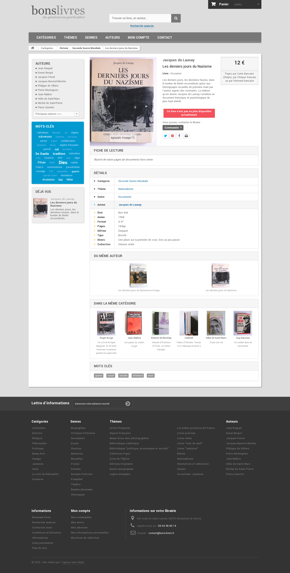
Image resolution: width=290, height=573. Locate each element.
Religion (37, 438)
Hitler (69, 180)
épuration (67, 149)
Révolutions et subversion (193, 464)
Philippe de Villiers (48, 86)
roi (57, 149)
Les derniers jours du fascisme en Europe (139, 290)
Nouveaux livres (41, 517)
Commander (172, 128)
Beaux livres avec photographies (129, 438)
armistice (72, 137)
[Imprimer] (186, 136)
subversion (45, 137)
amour (43, 141)
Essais (75, 443)
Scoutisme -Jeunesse (190, 474)
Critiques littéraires (83, 433)
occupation (62, 171)
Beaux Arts (38, 454)
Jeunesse (37, 464)
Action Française (120, 428)
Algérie (75, 132)
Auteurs (112, 37)
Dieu (63, 162)
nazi (68, 158)
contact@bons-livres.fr (161, 533)
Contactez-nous (42, 527)
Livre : (166, 73)
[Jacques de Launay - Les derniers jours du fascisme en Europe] (139, 275)
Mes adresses (79, 527)
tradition (59, 154)
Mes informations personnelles (90, 533)
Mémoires (77, 454)
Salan (52, 162)
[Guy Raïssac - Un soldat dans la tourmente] (242, 323)
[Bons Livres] (67, 12)
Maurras (56, 132)
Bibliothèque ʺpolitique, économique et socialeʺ (139, 448)
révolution (48, 180)
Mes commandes (81, 517)
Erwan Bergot (45, 73)
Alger (77, 158)
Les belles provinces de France (196, 428)
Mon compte (138, 37)
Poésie (75, 464)
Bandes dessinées (82, 489)
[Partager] (179, 136)
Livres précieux (186, 433)
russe (111, 375)
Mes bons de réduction (85, 538)
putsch (47, 149)
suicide (123, 375)
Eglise (54, 141)
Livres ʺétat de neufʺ (190, 443)
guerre (75, 171)
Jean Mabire (45, 94)
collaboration (68, 141)
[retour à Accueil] (32, 48)
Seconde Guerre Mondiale (133, 181)
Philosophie (39, 443)
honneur (49, 158)
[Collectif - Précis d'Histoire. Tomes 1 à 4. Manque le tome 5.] (189, 323)
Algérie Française (69, 145)
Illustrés (76, 448)
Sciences (37, 479)
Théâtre (75, 484)
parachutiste (73, 167)
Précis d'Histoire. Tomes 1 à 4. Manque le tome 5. (189, 344)
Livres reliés (184, 438)
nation (74, 162)
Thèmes (70, 37)
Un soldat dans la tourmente (243, 344)
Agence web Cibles (73, 562)
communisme (54, 167)
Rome (53, 145)
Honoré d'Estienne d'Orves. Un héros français (161, 346)
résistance (66, 175)
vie (66, 132)
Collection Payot (120, 454)
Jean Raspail (45, 68)
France (39, 167)
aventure (60, 137)
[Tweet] (166, 136)
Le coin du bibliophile (45, 474)
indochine (74, 153)
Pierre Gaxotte (46, 107)
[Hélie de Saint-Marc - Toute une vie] (216, 323)
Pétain (41, 162)
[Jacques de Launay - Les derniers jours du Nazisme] (41, 208)
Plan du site (39, 548)
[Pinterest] (172, 136)
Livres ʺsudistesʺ (187, 448)
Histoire (37, 433)
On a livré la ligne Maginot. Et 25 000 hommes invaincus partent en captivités (106, 348)
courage (40, 171)
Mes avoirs (77, 522)
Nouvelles (77, 459)
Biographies (78, 428)
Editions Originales (121, 464)
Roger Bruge (106, 338)
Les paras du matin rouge (134, 344)
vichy (38, 158)
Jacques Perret (46, 77)
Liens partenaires (42, 543)
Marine (181, 454)
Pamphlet (77, 479)
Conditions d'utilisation (46, 533)
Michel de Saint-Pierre (50, 103)
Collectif (189, 338)
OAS (60, 158)
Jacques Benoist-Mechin (52, 81)
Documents (124, 197)
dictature (137, 375)
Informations (40, 538)
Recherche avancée (142, 26)
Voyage (36, 459)
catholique (42, 132)
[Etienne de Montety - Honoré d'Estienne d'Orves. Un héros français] (161, 323)
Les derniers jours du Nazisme (63, 204)
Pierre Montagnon (48, 90)
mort (150, 375)
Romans (76, 469)
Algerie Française (120, 433)
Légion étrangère (120, 474)
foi (60, 180)
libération (41, 145)
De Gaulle (42, 154)
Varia (35, 469)
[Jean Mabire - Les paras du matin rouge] (134, 323)
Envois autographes (121, 469)
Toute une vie (216, 342)
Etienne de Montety (161, 338)
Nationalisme (125, 189)
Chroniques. (78, 495)
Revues (181, 469)
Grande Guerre (50, 175)
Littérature (38, 428)
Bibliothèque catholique (124, 443)
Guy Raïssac (243, 338)
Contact (164, 37)
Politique (37, 448)
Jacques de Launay (62, 199)
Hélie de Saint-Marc (49, 99)
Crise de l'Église (119, 459)
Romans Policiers (82, 474)
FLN (51, 171)
